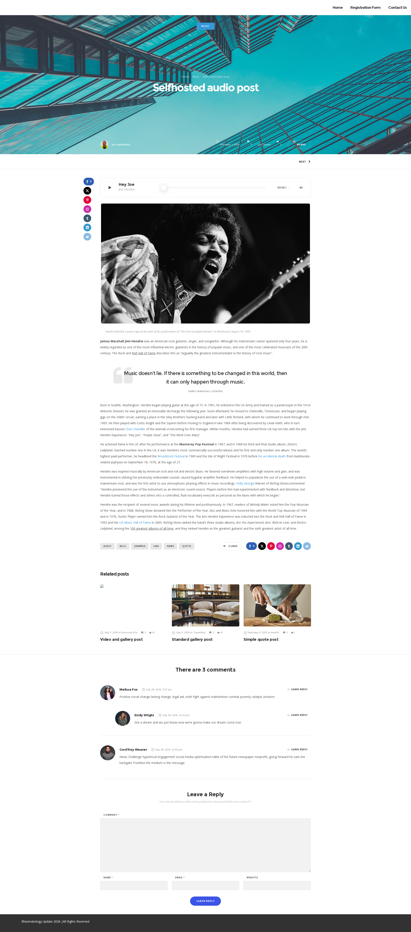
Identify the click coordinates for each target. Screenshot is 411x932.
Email (180, 878)
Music (195, 76)
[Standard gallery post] (205, 605)
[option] (134, 612)
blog (123, 546)
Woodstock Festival (172, 456)
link (156, 546)
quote (186, 546)
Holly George (245, 483)
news (170, 546)
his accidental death (272, 456)
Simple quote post (261, 639)
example (139, 546)
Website (252, 878)
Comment (111, 815)
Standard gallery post (192, 639)
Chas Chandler (135, 429)
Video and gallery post (121, 639)
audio (107, 546)
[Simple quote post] (277, 605)
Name (108, 878)
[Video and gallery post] (134, 605)
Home (185, 76)
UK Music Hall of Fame (135, 522)
